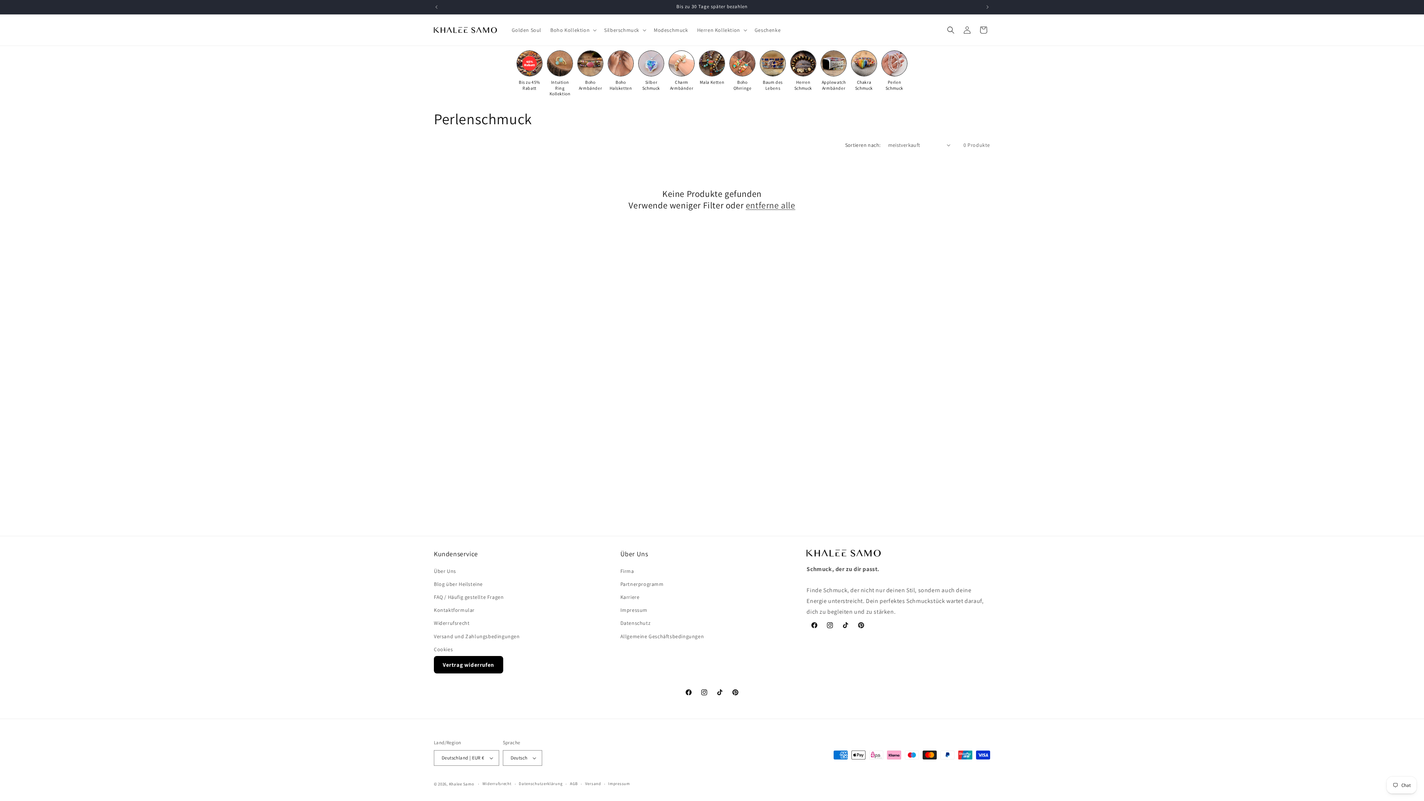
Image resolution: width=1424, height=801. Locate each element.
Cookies (443, 649)
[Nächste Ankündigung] (987, 7)
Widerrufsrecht (451, 623)
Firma (627, 571)
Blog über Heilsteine (458, 584)
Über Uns (445, 571)
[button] (573, 30)
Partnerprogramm (642, 584)
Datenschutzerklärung (541, 783)
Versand (593, 783)
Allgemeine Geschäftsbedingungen (662, 636)
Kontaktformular (454, 610)
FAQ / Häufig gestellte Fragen (469, 597)
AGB (574, 783)
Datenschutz (635, 623)
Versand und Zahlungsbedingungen (477, 636)
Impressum (633, 610)
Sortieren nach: (863, 145)
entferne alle (770, 205)
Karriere (630, 597)
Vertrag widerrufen (468, 664)
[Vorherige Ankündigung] (436, 7)
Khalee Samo (461, 784)
